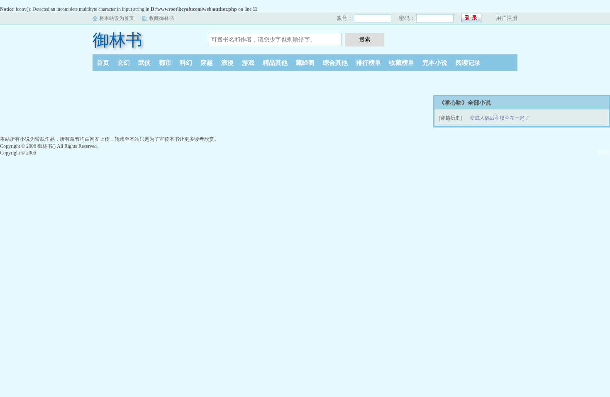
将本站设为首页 (116, 18)
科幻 (186, 62)
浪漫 (227, 62)
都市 (165, 62)
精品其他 (275, 62)
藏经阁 (305, 62)
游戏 (248, 62)
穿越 (206, 62)
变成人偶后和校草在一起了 (499, 118)
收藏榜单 (401, 62)
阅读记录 (468, 62)
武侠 (144, 62)
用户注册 (506, 18)
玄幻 (123, 62)
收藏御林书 (161, 18)
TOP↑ (604, 153)
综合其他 (335, 62)
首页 (103, 62)
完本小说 (434, 62)
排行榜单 (368, 62)
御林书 (117, 40)
